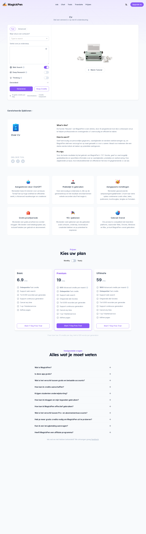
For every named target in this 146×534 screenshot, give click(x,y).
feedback (95, 439)
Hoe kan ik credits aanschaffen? (49, 387)
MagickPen (15, 4)
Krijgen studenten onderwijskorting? (51, 393)
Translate (79, 5)
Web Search (17, 67)
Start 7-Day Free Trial (33, 326)
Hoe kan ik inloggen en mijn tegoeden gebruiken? (57, 400)
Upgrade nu (137, 4)
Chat (63, 5)
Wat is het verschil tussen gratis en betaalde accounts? (60, 380)
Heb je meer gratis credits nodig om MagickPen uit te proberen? (63, 419)
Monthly (67, 261)
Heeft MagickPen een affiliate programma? (54, 432)
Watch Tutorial (96, 70)
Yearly (80, 261)
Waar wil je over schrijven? (20, 34)
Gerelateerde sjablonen (19, 110)
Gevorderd (14, 83)
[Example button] (46, 49)
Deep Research (18, 72)
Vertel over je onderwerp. (19, 44)
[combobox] (29, 38)
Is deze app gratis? (43, 374)
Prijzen (88, 5)
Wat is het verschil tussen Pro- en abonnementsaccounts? (61, 413)
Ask (56, 5)
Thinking (16, 78)
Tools (70, 5)
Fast (13, 28)
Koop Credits (41, 89)
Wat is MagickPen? (43, 367)
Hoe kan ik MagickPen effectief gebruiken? (54, 406)
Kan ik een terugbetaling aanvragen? (51, 426)
